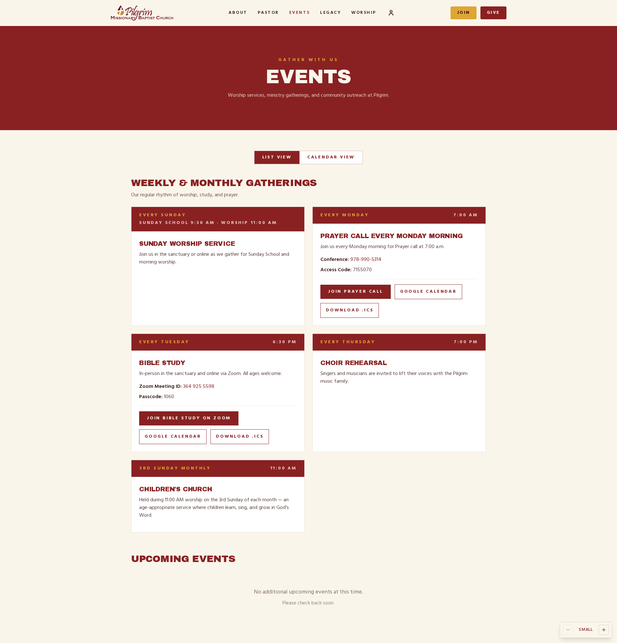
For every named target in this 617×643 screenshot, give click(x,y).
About (237, 12)
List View (277, 157)
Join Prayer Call (355, 291)
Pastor (268, 13)
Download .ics (349, 310)
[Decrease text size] (568, 630)
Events (299, 13)
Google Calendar (428, 291)
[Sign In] (391, 12)
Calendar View (331, 157)
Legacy (330, 13)
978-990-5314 (365, 259)
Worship (363, 12)
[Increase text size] (604, 630)
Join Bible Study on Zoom (189, 418)
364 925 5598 (198, 386)
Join (463, 12)
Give (493, 12)
